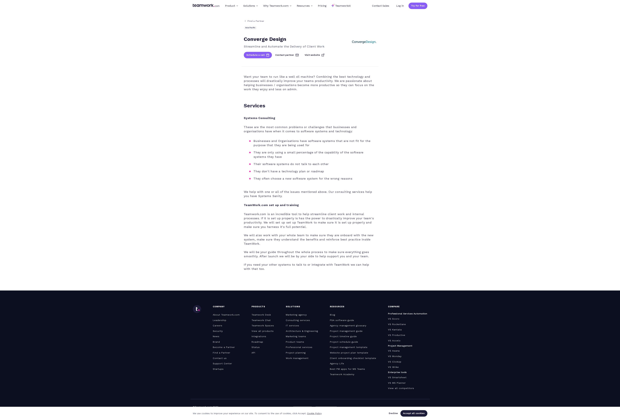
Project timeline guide (343, 336)
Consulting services (298, 320)
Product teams (295, 342)
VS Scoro (393, 318)
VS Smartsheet (397, 377)
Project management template (348, 347)
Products (258, 306)
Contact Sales (380, 5)
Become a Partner (224, 347)
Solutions (249, 5)
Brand (216, 342)
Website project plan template (349, 352)
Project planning (296, 352)
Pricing (322, 5)
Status (256, 347)
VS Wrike (393, 367)
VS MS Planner (397, 383)
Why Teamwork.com (276, 5)
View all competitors (401, 388)
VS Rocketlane (397, 324)
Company (219, 306)
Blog (332, 314)
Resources (303, 5)
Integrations (259, 336)
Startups (218, 369)
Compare (394, 306)
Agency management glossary (348, 325)
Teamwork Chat (261, 320)
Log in (400, 5)
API (253, 352)
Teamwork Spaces (263, 325)
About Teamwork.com (226, 314)
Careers (217, 325)
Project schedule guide (344, 342)
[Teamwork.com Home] (206, 6)
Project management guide (346, 331)
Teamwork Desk (261, 314)
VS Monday (395, 356)
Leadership (219, 320)
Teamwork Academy (342, 374)
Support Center (222, 363)
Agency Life (337, 363)
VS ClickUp (394, 361)
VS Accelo (394, 340)
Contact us (220, 358)
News (216, 336)
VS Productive (396, 335)
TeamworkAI (343, 5)
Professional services (299, 347)
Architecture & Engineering (302, 331)
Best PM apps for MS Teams (347, 369)
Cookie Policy (314, 413)
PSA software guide (342, 320)
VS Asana (394, 350)
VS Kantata (395, 329)
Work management (297, 358)
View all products (263, 331)
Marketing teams (296, 336)
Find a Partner (221, 352)
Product (230, 5)
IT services (292, 325)
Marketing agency (296, 314)
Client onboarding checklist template (353, 358)
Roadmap (257, 342)
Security (218, 331)
